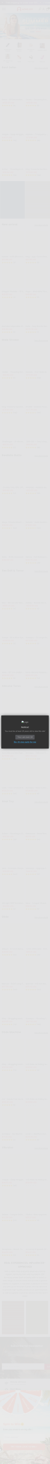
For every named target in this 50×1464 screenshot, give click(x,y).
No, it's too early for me (25, 742)
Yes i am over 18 (25, 737)
